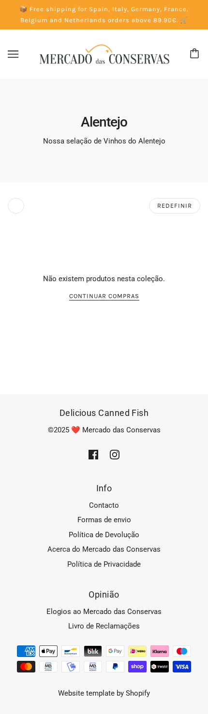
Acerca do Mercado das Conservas (104, 549)
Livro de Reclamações (104, 626)
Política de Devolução (104, 534)
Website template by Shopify (104, 693)
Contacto (104, 505)
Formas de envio (104, 519)
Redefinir (174, 205)
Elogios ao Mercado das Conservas (104, 611)
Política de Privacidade (104, 564)
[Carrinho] (196, 54)
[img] (93, 454)
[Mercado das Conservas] (104, 53)
